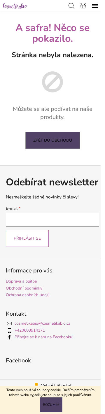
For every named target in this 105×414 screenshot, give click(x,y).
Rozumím (51, 404)
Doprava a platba (21, 281)
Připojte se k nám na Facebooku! (44, 337)
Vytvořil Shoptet (56, 385)
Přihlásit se (27, 238)
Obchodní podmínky (24, 288)
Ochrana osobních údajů (28, 295)
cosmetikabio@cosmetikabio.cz (42, 323)
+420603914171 (30, 330)
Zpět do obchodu (52, 140)
